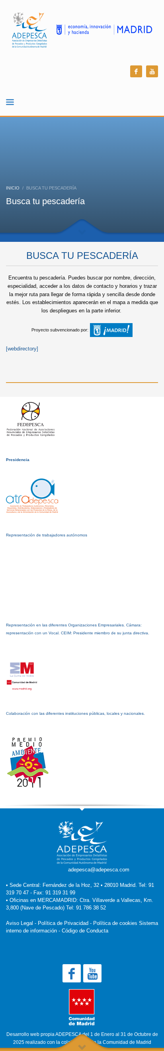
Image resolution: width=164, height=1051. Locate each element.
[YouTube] (152, 71)
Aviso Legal (19, 923)
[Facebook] (136, 71)
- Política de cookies (113, 923)
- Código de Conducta (83, 931)
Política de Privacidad (63, 923)
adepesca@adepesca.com (98, 870)
